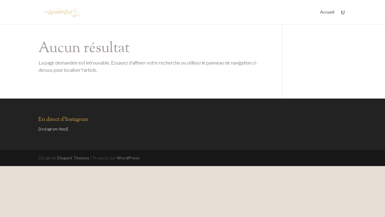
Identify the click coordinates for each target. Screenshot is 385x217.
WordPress (128, 157)
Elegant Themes (73, 157)
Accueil (327, 12)
